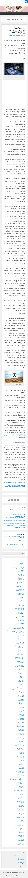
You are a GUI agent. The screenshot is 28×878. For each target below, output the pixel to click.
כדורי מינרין (16, 486)
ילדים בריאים (22, 718)
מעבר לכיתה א (21, 767)
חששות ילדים (22, 695)
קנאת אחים (22, 805)
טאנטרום (22, 696)
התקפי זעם (22, 662)
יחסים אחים (22, 712)
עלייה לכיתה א (21, 787)
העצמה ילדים (22, 636)
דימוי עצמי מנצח (21, 606)
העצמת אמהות (18, 485)
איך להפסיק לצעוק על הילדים (19, 568)
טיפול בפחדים (21, 700)
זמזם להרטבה (22, 486)
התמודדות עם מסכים (20, 658)
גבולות (23, 600)
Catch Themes (19, 875)
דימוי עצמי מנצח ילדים (20, 608)
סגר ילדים (22, 776)
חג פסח (22, 676)
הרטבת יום (12, 485)
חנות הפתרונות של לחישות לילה (18, 689)
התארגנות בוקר (21, 653)
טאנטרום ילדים (21, 697)
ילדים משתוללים (20, 520)
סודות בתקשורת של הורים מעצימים (18, 778)
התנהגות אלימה (15, 519)
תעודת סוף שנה (21, 837)
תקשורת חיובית (21, 840)
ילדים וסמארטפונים (20, 721)
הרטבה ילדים (22, 649)
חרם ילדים (22, 693)
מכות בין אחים (21, 765)
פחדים (17, 525)
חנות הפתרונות (21, 688)
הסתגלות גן (22, 634)
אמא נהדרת (18, 482)
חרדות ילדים (22, 691)
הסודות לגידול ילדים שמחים (19, 628)
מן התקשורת (22, 860)
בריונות (23, 598)
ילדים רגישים (12, 520)
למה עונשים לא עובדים (20, 750)
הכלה (23, 624)
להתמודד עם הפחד (20, 746)
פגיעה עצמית (21, 525)
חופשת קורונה (21, 683)
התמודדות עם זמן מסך (20, 657)
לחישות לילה (17, 523)
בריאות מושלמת (21, 597)
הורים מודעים (9, 514)
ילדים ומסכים (22, 719)
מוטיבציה (9, 523)
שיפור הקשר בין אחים (20, 825)
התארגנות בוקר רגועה (20, 654)
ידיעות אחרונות (21, 703)
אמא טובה (22, 575)
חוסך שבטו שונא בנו (20, 678)
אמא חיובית (22, 574)
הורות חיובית (22, 615)
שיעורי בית (22, 824)
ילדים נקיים (15, 520)
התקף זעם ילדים (21, 661)
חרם (23, 692)
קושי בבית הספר (21, 801)
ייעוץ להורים (22, 714)
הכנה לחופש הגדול (21, 625)
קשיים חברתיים (21, 810)
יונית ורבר (22, 707)
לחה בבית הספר (21, 748)
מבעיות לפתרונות (21, 755)
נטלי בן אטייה (22, 774)
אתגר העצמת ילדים (20, 585)
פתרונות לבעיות (21, 795)
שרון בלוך (22, 829)
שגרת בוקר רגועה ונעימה (19, 817)
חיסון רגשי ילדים (21, 687)
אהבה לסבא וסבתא (18, 509)
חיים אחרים (22, 684)
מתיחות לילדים (21, 772)
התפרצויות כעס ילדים (20, 659)
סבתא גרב (22, 775)
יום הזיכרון (22, 706)
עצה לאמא (22, 789)
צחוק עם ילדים (21, 797)
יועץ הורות (22, 710)
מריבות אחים (6, 523)
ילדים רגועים (22, 730)
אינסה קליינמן (12, 35)
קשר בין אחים (21, 813)
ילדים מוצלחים (21, 725)
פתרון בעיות (22, 794)
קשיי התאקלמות (21, 808)
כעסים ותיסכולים (21, 744)
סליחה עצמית (21, 782)
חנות (23, 854)
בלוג (24, 483)
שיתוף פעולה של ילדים (20, 827)
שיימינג (23, 821)
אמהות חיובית (13, 482)
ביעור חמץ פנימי (21, 594)
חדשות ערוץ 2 (21, 677)
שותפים (23, 863)
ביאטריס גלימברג (21, 593)
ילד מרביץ (22, 715)
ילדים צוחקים (22, 729)
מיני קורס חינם (21, 764)
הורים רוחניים (22, 623)
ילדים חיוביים (22, 722)
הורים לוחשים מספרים (20, 859)
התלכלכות (19, 519)
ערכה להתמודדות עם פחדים (19, 790)
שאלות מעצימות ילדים (20, 816)
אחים (23, 566)
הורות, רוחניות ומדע (20, 617)
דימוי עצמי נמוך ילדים (18, 483)
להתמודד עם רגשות (22, 523)
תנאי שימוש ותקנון (21, 862)
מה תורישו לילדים (21, 759)
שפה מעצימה (9, 525)
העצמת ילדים (20, 517)
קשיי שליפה (22, 809)
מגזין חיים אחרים (21, 756)
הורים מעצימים (21, 621)
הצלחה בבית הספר (20, 643)
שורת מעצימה (21, 818)
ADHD (24, 509)
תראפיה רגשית (21, 843)
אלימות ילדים (22, 571)
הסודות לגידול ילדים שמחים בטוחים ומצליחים (16, 630)
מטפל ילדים (22, 761)
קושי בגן (22, 802)
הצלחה (23, 642)
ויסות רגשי (22, 669)
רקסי (23, 814)
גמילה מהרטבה (21, 604)
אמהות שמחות (7, 482)
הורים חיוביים (22, 620)
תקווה (23, 839)
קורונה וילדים (22, 799)
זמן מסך (22, 674)
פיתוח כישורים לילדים (20, 793)
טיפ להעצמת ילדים (21, 699)
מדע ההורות (22, 757)
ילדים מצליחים (21, 726)
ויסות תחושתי (22, 670)
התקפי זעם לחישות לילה (20, 665)
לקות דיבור (22, 752)
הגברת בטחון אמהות (19, 514)
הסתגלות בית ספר (21, 632)
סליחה (24, 525)
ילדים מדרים (22, 723)
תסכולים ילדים (21, 835)
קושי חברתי (22, 803)
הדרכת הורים (22, 612)
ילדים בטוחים (7, 519)
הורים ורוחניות (21, 619)
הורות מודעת (14, 514)
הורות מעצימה (11, 483)
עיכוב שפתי (22, 786)
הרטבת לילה (7, 485)
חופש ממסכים (21, 681)
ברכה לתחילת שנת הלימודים (19, 512)
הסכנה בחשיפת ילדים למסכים (18, 631)
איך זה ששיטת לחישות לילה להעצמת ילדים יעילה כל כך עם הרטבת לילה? (17, 30)
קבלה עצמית (22, 798)
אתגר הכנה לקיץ (21, 583)
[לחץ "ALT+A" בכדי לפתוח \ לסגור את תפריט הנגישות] (26, 1)
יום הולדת (22, 704)
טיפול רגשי (22, 702)
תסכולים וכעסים (20, 527)
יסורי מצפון (22, 733)
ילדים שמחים (8, 520)
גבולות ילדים (12, 512)
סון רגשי (22, 780)
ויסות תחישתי (22, 672)
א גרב (23, 564)
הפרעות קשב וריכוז (11, 517)
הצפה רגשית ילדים (21, 647)
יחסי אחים (22, 711)
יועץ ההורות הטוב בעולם (20, 708)
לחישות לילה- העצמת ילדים (19, 855)
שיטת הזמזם (11, 486)
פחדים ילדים (22, 791)
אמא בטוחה (22, 572)
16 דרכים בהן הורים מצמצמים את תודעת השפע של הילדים (13, 547)
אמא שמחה (22, 579)
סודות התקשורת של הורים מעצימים (18, 779)
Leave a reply (21, 36)
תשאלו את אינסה (21, 844)
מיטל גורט (22, 763)
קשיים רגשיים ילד (21, 812)
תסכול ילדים (22, 832)
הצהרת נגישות (21, 866)
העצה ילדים (22, 635)
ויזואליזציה (22, 668)
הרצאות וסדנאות (21, 858)
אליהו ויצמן (22, 570)
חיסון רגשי (22, 685)
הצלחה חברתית (21, 646)
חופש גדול (22, 680)
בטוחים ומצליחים (21, 587)
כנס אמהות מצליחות (20, 741)
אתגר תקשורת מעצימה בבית (19, 586)
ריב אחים (13, 525)
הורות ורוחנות (22, 613)
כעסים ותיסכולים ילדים (20, 745)
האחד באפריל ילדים (20, 610)
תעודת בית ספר (21, 836)
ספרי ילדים (22, 783)
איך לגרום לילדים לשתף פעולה (18, 567)
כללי (23, 738)
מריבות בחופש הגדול (20, 771)
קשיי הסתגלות (21, 806)
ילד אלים (11, 519)
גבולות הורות (22, 601)
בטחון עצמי (11, 509)
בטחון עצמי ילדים (21, 590)
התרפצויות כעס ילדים (20, 666)
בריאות (23, 596)
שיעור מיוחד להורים (20, 823)
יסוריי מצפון (22, 734)
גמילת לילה (22, 605)
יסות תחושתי (22, 736)
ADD (22, 509)
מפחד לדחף (22, 768)
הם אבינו (22, 627)
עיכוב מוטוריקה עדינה (20, 784)
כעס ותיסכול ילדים (21, 742)
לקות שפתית (13, 523)
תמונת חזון (22, 831)
